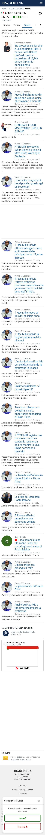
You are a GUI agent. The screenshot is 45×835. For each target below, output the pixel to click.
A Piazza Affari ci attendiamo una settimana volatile (25, 518)
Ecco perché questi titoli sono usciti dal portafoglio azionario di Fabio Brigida (28, 544)
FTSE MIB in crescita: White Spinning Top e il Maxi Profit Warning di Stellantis (28, 151)
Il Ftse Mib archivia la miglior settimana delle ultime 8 (28, 337)
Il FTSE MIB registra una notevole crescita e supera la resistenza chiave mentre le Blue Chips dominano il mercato (28, 443)
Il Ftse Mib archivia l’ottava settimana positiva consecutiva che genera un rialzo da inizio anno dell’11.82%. (29, 285)
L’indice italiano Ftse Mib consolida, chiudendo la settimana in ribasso (29, 364)
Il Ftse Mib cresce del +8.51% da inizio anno (27, 314)
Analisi (27, 25)
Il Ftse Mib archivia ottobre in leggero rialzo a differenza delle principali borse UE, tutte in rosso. (29, 251)
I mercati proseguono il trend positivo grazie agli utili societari (29, 183)
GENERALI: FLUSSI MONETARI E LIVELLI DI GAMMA (28, 128)
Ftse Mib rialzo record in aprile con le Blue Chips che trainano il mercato (28, 98)
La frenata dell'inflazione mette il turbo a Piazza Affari (29, 478)
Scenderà (23, 826)
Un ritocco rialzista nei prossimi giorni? (27, 388)
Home (3, 8)
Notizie (17, 25)
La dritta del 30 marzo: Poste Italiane (27, 498)
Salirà (23, 818)
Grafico (6, 25)
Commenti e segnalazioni (22, 789)
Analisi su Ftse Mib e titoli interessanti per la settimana (28, 608)
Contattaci (22, 793)
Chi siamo (23, 785)
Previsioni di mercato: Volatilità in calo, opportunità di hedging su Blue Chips (28, 412)
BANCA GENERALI (16, 8)
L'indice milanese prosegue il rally (25, 566)
